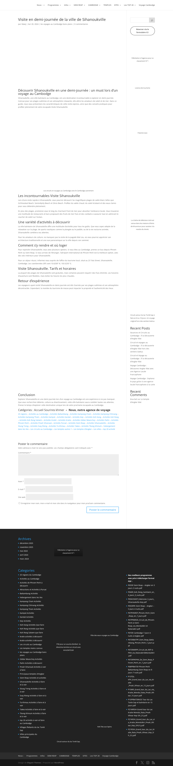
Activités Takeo (73, 426)
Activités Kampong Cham (80, 414)
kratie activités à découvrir (31, 636)
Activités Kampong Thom (28, 417)
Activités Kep (78, 417)
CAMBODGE (93, 5)
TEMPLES (107, 5)
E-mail (21, 489)
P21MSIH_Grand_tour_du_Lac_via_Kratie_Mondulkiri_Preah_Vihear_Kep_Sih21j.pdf (141, 722)
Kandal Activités (26, 617)
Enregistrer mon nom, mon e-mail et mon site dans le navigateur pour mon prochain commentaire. (63, 503)
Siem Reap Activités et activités (33, 678)
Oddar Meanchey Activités (31, 659)
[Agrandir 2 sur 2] (115, 540)
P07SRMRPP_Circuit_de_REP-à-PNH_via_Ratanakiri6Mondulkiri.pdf (141, 653)
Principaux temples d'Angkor (32, 674)
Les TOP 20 (128, 5)
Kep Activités (25, 621)
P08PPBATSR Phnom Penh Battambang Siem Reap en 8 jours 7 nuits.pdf (140, 669)
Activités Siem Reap (77, 423)
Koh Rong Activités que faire (32, 628)
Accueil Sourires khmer (49, 410)
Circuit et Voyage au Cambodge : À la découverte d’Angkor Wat (142, 358)
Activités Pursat (60, 423)
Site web (21, 497)
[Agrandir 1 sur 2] (101, 540)
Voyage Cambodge (147, 5)
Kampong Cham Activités (30, 601)
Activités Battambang (59, 414)
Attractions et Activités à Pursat (33, 589)
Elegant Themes (34, 762)
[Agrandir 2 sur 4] (141, 540)
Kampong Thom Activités (30, 609)
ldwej (24, 24)
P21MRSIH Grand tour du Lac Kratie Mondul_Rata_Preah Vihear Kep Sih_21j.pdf (140, 712)
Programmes (53, 5)
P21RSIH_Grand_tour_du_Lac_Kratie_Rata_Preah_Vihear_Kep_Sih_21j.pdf (141, 732)
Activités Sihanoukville (96, 423)
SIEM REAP (78, 5)
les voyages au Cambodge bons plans (56, 24)
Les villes (97, 429)
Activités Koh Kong (93, 417)
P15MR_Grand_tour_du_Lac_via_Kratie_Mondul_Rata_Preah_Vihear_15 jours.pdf (141, 692)
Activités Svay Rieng (38, 426)
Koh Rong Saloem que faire (31, 632)
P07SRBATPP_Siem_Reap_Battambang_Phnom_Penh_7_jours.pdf (141, 642)
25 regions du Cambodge (30, 575)
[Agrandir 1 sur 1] (79, 540)
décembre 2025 (26, 543)
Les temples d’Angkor (83, 429)
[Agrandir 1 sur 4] (132, 540)
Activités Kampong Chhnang (105, 414)
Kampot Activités (27, 613)
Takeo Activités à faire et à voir (33, 709)
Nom (21, 481)
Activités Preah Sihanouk (41, 423)
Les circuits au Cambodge (41, 429)
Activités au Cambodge (38, 414)
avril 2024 (24, 555)
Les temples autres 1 (63, 429)
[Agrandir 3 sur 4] (151, 540)
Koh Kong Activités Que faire (32, 625)
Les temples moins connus (31, 648)
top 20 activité (109, 429)
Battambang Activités (29, 593)
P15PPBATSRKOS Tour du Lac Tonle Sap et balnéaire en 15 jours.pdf (140, 702)
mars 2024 (24, 559)
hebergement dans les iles (31, 597)
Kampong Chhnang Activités (32, 605)
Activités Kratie (64, 420)
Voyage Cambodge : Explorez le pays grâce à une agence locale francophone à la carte (142, 381)
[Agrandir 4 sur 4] (151, 548)
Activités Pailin (103, 420)
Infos (66, 5)
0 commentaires (81, 24)
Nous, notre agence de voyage (89, 410)
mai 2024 (24, 551)
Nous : (39, 5)
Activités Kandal (64, 417)
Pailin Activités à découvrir (31, 663)
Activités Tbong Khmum (92, 426)
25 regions (22, 414)
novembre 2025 (26, 547)
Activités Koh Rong (111, 417)
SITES (116, 5)
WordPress (59, 762)
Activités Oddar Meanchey (84, 420)
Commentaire (24, 453)
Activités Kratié (50, 420)
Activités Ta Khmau (57, 426)
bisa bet (133, 399)
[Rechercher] (152, 20)
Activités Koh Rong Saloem (31, 420)
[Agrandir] (151, 42)
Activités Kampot (48, 417)
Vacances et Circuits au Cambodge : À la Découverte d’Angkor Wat (142, 335)
